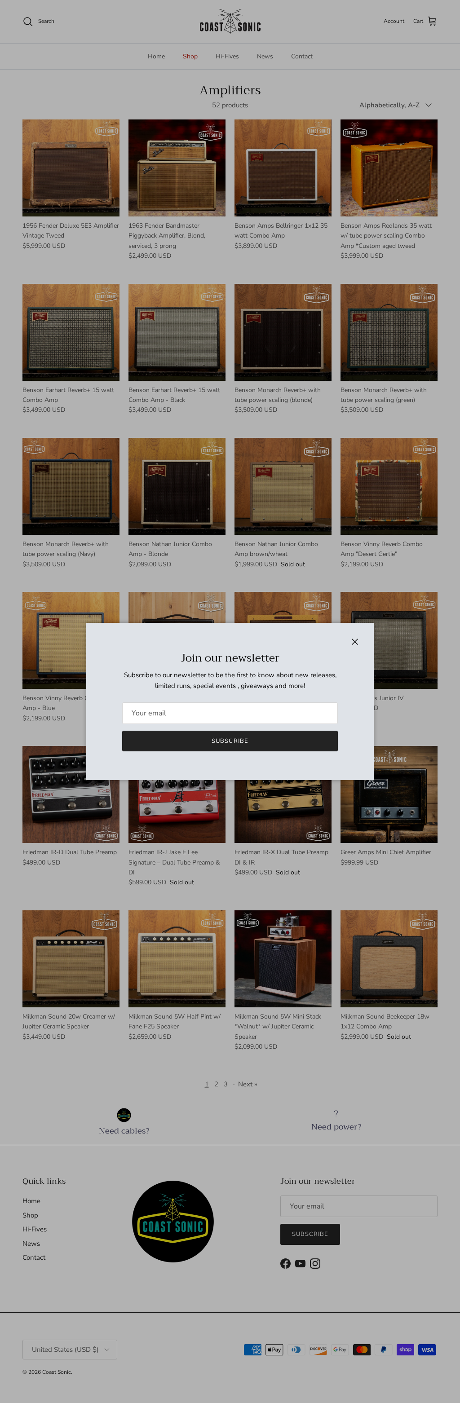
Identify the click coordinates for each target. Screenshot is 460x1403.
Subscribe (230, 741)
